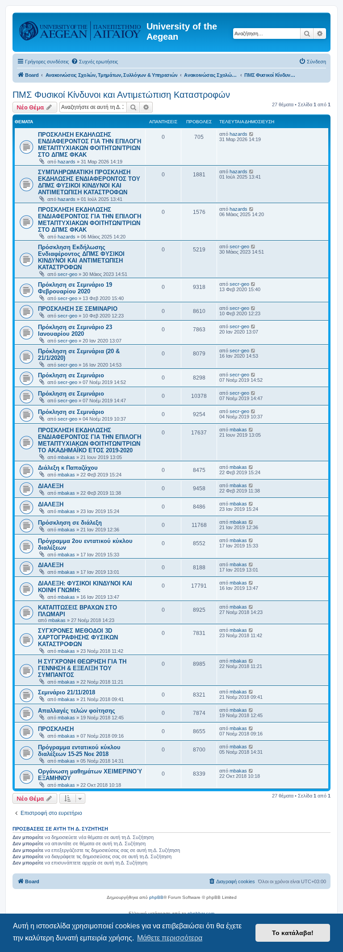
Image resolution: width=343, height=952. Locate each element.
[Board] (80, 29)
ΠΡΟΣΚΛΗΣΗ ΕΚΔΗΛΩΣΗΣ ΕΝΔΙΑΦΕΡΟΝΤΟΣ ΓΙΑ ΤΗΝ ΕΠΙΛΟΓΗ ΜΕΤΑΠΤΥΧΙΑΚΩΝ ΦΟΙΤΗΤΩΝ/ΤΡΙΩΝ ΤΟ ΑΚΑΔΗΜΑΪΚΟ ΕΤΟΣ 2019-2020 (89, 440)
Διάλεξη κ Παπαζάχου (68, 467)
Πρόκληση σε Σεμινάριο (71, 375)
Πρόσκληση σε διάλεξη (70, 522)
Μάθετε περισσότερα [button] (169, 938)
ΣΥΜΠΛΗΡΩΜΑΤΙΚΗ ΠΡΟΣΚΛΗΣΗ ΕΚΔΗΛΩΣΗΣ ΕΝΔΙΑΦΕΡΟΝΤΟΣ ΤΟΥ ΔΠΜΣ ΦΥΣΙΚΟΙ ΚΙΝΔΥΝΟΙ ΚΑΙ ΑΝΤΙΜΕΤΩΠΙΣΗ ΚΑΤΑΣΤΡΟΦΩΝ (89, 182)
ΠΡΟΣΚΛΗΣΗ (56, 729)
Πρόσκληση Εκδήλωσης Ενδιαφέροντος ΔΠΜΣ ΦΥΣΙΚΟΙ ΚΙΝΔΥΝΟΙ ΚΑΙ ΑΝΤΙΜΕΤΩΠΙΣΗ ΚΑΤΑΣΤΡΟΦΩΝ (81, 257)
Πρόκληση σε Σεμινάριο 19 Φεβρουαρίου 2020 (75, 288)
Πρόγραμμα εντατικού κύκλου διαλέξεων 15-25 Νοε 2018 (79, 750)
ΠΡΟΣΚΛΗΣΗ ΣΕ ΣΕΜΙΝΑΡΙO (77, 308)
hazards (66, 161)
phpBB (156, 897)
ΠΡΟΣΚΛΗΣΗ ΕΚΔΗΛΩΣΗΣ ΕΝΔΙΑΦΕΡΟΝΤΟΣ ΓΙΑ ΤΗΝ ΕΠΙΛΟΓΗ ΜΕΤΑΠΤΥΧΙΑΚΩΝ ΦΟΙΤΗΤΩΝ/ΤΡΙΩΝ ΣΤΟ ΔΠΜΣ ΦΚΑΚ (89, 144)
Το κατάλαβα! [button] (293, 932)
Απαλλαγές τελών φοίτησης (76, 710)
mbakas (66, 457)
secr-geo (67, 274)
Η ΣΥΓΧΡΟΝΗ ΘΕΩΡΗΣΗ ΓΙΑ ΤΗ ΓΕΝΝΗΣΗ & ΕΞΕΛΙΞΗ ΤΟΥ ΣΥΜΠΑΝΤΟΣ (82, 668)
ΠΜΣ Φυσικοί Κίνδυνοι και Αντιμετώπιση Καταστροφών (121, 95)
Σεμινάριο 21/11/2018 (66, 692)
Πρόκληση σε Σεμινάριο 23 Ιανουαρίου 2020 (75, 330)
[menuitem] (94, 61)
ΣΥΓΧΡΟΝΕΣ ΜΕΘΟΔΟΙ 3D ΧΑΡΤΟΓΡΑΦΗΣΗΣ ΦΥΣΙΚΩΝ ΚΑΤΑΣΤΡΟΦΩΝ (78, 637)
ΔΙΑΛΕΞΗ (50, 486)
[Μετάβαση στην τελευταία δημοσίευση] (252, 134)
